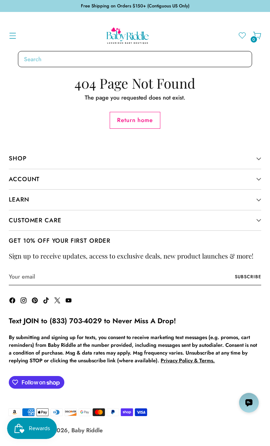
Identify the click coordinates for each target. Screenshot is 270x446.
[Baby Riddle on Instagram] (24, 301)
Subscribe (248, 276)
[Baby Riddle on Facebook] (13, 301)
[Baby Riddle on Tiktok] (47, 301)
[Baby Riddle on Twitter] (58, 301)
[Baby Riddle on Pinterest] (35, 301)
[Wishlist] (242, 35)
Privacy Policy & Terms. (188, 360)
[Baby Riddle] (128, 35)
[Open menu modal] (12, 35)
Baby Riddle (87, 430)
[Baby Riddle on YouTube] (69, 301)
